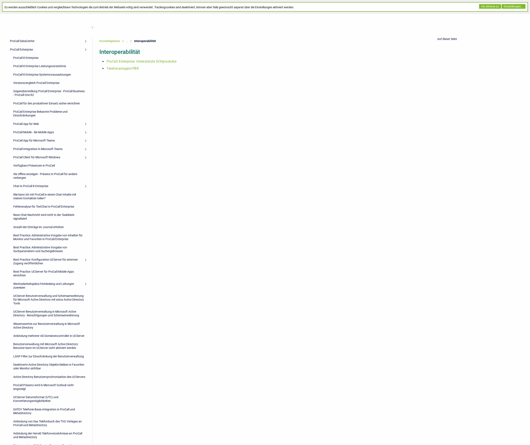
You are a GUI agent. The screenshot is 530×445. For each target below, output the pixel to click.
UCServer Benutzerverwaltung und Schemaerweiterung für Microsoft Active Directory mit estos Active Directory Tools (48, 299)
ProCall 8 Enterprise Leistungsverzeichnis (39, 66)
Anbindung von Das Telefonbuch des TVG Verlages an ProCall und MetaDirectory (47, 423)
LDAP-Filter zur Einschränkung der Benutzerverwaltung (48, 356)
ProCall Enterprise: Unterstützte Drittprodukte (141, 61)
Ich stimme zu (490, 6)
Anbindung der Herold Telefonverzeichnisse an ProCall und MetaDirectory (47, 435)
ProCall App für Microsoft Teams (34, 140)
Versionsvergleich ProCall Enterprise (36, 83)
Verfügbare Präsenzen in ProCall (34, 165)
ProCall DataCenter (22, 41)
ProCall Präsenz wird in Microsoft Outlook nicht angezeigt (43, 387)
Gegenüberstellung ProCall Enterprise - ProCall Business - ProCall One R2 (49, 93)
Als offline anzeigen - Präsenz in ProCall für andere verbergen (45, 175)
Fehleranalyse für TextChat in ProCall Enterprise (43, 206)
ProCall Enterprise (21, 49)
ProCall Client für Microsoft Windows (36, 157)
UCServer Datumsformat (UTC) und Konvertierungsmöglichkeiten (35, 399)
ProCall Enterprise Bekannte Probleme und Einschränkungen (40, 113)
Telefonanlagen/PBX (123, 68)
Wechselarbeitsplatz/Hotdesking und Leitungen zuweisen (43, 285)
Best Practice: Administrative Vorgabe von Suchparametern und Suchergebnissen (40, 249)
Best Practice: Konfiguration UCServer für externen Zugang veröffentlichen (45, 261)
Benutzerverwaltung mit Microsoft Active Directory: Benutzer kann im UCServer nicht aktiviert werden (45, 345)
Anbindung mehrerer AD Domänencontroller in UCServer (48, 335)
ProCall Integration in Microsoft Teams (38, 149)
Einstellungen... (513, 6)
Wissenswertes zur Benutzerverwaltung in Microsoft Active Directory (46, 325)
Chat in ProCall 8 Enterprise (30, 186)
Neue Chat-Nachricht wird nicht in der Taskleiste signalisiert (43, 216)
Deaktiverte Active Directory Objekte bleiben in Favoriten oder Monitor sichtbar (48, 366)
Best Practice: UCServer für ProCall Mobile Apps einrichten (43, 273)
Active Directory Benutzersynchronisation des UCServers (49, 376)
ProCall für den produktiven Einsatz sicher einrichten (46, 103)
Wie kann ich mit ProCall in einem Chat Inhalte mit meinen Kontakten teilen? (44, 196)
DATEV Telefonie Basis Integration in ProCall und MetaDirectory (44, 411)
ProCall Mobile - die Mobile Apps (33, 132)
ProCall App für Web (26, 124)
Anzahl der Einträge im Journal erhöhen (38, 227)
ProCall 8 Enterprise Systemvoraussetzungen (42, 74)
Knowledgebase (109, 41)
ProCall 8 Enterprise (26, 57)
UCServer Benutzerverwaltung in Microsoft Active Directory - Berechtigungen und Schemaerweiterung (46, 313)
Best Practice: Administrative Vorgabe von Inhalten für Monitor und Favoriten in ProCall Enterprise (48, 237)
